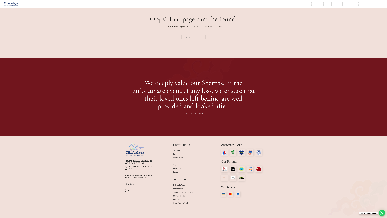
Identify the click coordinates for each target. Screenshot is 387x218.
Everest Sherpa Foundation (194, 113)
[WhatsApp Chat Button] (382, 213)
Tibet (338, 4)
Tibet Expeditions (179, 196)
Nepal (327, 4)
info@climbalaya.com (135, 169)
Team (175, 154)
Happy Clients (178, 158)
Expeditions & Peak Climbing (183, 192)
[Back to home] (11, 4)
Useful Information (367, 4)
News (175, 161)
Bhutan (350, 4)
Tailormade (177, 168)
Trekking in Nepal (179, 185)
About (316, 4)
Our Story (176, 150)
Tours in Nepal (178, 189)
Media (175, 165)
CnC (147, 177)
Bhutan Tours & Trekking (181, 203)
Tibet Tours (177, 199)
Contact (175, 172)
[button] (316, 4)
